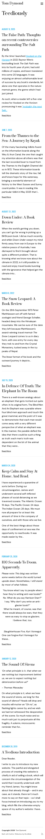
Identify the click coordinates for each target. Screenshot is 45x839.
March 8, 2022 (8, 293)
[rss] (42, 835)
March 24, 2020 (8, 465)
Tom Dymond (12, 3)
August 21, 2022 (9, 211)
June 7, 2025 (7, 129)
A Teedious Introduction (20, 752)
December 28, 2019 (9, 746)
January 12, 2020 (9, 658)
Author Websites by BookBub (20, 834)
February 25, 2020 (9, 556)
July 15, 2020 (7, 380)
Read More (6, 115)
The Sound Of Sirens (18, 664)
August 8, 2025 (8, 29)
